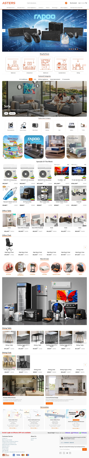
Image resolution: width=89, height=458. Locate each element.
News (32, 440)
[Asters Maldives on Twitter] (64, 453)
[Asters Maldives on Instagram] (67, 453)
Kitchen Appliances (43, 79)
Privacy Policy (5, 449)
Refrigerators (7, 113)
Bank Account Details (7, 440)
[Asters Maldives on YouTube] (70, 453)
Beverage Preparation (17, 113)
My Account (73, 3)
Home (47, 7)
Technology (55, 7)
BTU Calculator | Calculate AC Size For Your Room (13, 452)
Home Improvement (55, 79)
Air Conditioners (23, 79)
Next (85, 30)
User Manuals (5, 450)
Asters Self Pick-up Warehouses (9, 444)
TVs (31, 79)
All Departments (10, 7)
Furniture (41, 7)
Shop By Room (21, 7)
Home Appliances (31, 7)
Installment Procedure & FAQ (9, 443)
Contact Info (34, 438)
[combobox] (47, 3)
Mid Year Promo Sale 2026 (76, 7)
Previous (3, 30)
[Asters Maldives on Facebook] (60, 453)
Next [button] (85, 223)
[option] (9, 223)
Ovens (26, 113)
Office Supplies (63, 7)
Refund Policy (5, 447)
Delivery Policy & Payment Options (10, 441)
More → (32, 113)
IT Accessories (66, 79)
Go (84, 449)
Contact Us (4, 438)
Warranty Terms (5, 446)
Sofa (35, 79)
